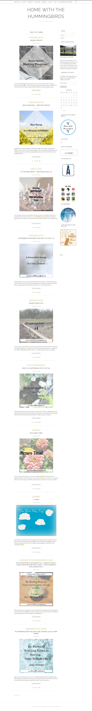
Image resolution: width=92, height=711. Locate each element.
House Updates (33, 37)
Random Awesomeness (38, 365)
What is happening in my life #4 (36, 368)
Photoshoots (36, 430)
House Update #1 (36, 303)
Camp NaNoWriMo (24, 560)
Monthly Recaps (33, 102)
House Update (36, 40)
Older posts (16, 695)
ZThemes (58, 706)
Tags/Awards (36, 496)
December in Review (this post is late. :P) (36, 238)
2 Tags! (36, 499)
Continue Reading (36, 90)
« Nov (64, 110)
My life (41, 37)
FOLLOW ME (63, 86)
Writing (50, 560)
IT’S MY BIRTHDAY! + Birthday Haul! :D (36, 172)
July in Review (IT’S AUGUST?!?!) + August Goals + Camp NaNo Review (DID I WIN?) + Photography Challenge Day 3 (36, 565)
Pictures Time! (36, 433)
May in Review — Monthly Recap (36, 105)
